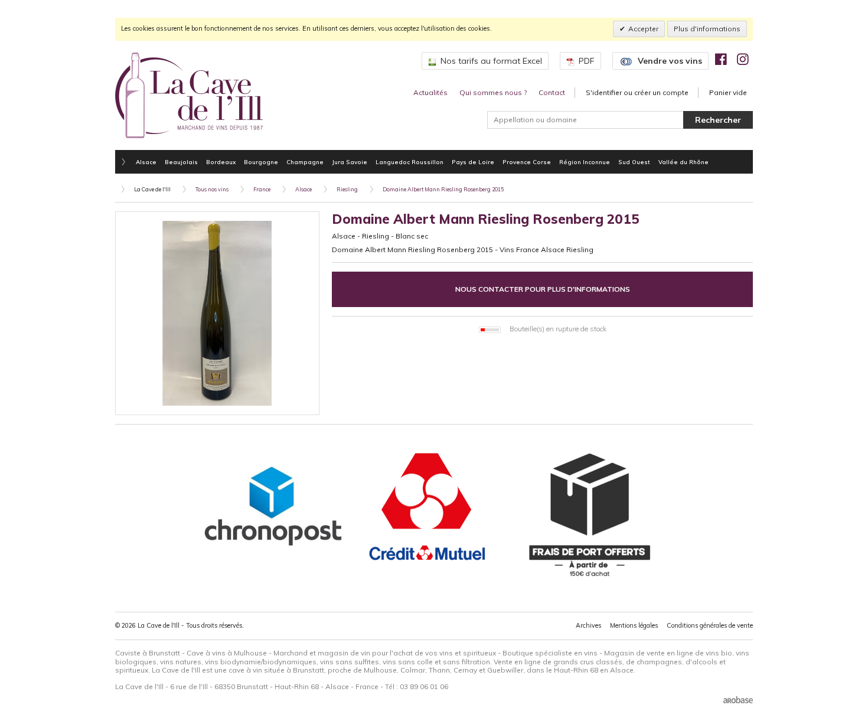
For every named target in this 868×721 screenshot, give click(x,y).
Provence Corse (526, 161)
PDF (587, 61)
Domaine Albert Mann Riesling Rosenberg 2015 (443, 189)
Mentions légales (634, 625)
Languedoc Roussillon (409, 161)
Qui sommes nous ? (493, 92)
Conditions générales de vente (710, 625)
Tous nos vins (212, 189)
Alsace (146, 161)
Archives (588, 625)
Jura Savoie (349, 161)
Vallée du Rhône (683, 161)
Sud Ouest (634, 161)
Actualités (430, 92)
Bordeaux (221, 161)
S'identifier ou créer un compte (637, 92)
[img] (721, 59)
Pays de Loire (473, 161)
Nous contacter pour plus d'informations (542, 289)
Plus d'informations (707, 28)
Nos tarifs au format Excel (491, 61)
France (261, 189)
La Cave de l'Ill (152, 189)
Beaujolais (181, 161)
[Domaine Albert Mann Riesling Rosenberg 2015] (217, 313)
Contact (552, 92)
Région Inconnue (584, 161)
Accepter (643, 28)
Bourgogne (261, 161)
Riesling (347, 189)
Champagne (305, 161)
